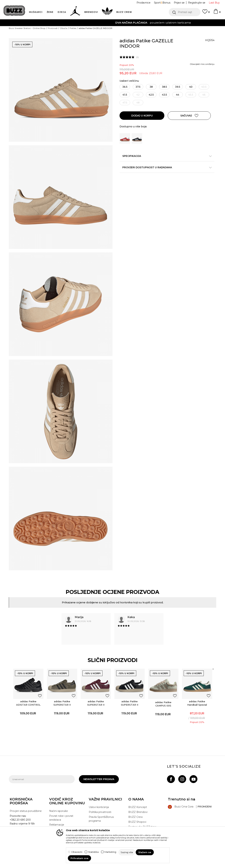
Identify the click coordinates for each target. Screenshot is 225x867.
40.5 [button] (204, 86)
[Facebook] (171, 779)
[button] (184, 12)
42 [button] (138, 94)
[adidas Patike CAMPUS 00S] (163, 684)
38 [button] (151, 86)
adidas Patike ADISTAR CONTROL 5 (28, 704)
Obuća (63, 28)
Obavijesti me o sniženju (202, 64)
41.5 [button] (125, 94)
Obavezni (76, 852)
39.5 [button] (177, 86)
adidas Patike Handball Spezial (197, 703)
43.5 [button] (164, 94)
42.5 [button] (151, 94)
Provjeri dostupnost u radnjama (147, 167)
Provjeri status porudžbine (26, 811)
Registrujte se (196, 2)
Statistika (93, 852)
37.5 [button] (138, 86)
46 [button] (203, 94)
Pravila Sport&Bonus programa (101, 818)
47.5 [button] (125, 102)
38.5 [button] (164, 86)
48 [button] (138, 102)
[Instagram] (182, 779)
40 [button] (190, 86)
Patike (73, 28)
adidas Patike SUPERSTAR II (62, 703)
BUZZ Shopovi (137, 821)
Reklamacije (56, 824)
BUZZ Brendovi (137, 812)
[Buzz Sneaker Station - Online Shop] (14, 10)
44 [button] (177, 94)
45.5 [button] (190, 94)
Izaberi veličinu (129, 80)
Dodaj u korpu (142, 115)
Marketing (110, 852)
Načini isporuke (58, 811)
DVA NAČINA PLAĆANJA (91, 22)
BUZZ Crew (135, 817)
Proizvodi (52, 28)
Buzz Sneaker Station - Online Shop (27, 28)
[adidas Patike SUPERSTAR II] (62, 684)
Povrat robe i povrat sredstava (61, 817)
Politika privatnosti (100, 812)
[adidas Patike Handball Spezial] (197, 684)
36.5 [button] (124, 86)
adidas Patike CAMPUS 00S (163, 704)
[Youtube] (193, 779)
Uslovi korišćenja (99, 807)
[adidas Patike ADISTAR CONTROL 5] (28, 684)
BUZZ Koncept (137, 807)
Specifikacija (131, 156)
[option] (112, 22)
